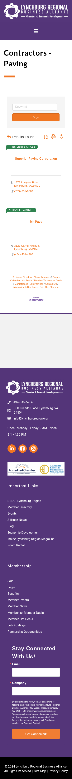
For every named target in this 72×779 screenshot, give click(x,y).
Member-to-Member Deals (25, 613)
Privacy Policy (58, 771)
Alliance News (17, 520)
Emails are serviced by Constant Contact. (33, 721)
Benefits (13, 593)
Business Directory (22, 277)
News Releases (42, 277)
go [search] (37, 117)
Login (11, 587)
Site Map (40, 771)
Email (16, 664)
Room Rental (16, 545)
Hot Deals (27, 280)
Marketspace (21, 284)
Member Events (18, 600)
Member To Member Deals (48, 280)
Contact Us (51, 284)
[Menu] (36, 31)
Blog (10, 526)
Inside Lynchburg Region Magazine (31, 539)
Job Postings (36, 284)
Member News (17, 606)
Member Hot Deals (20, 619)
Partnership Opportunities (24, 631)
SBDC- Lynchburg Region (24, 501)
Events (12, 513)
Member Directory (19, 507)
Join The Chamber (49, 287)
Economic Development (23, 532)
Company (19, 682)
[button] (9, 137)
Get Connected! (36, 734)
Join (10, 581)
